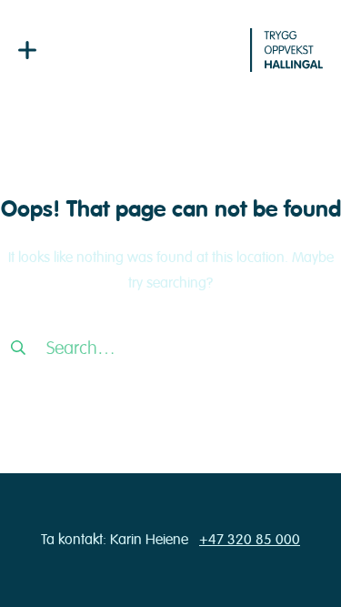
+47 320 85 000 (249, 540)
